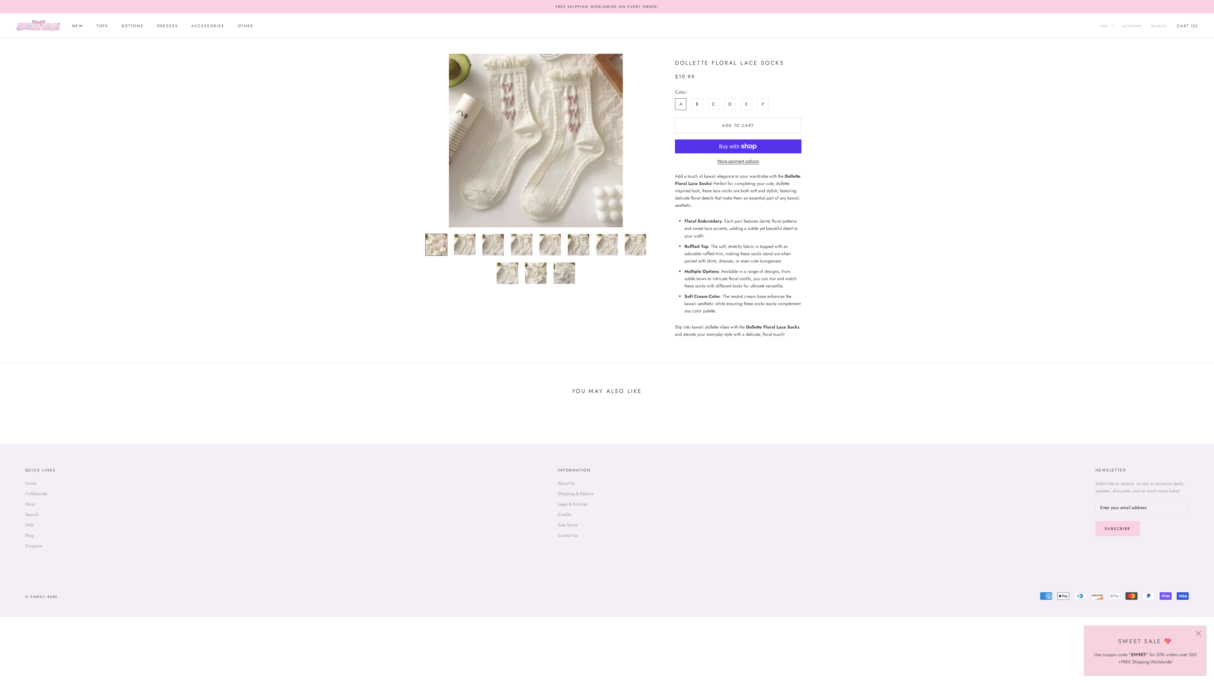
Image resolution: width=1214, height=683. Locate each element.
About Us (566, 483)
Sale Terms (568, 525)
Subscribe (1118, 529)
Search (1159, 26)
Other (246, 26)
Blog (29, 535)
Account (1132, 26)
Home (31, 483)
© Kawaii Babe (41, 596)
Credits (564, 514)
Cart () (1187, 26)
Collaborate (36, 493)
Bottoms (133, 26)
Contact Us (568, 535)
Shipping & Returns (576, 493)
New (77, 26)
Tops (102, 26)
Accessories (207, 26)
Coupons (33, 546)
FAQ (29, 525)
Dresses (167, 26)
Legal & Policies (573, 504)
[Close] (1198, 633)
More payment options (738, 161)
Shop (30, 504)
